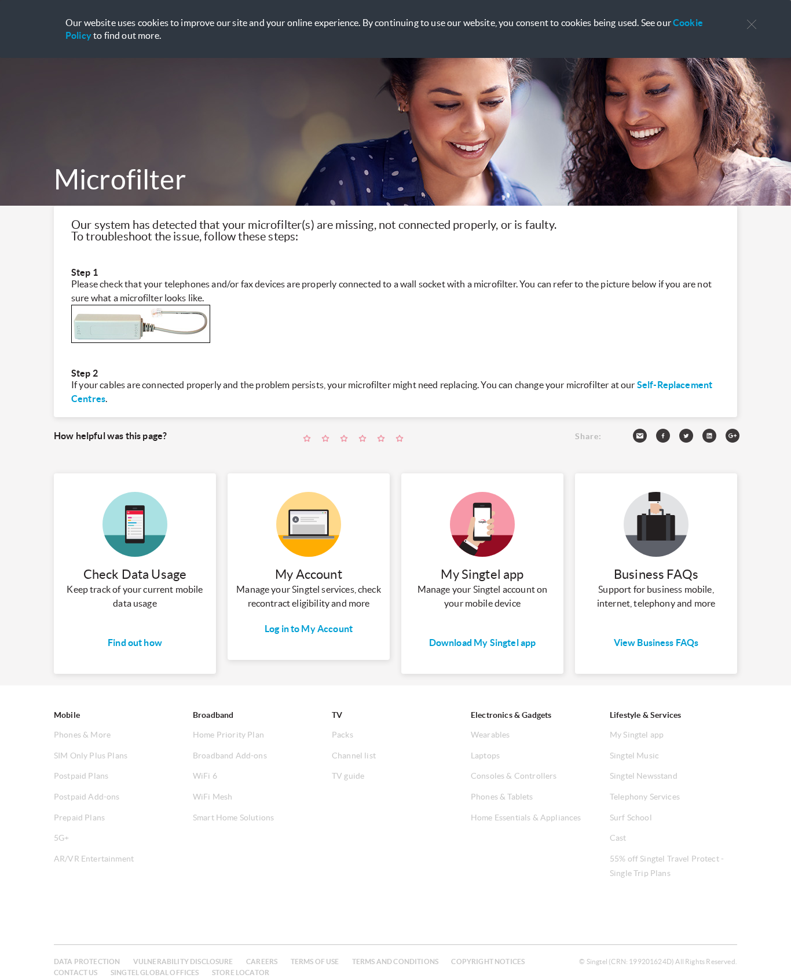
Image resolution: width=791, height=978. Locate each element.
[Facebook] (667, 438)
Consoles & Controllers (514, 775)
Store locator (240, 972)
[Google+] (737, 438)
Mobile (67, 715)
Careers (261, 961)
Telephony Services (645, 796)
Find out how (135, 642)
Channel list (354, 755)
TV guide (348, 775)
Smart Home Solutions (233, 817)
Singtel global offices (155, 972)
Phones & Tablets (502, 796)
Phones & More (82, 734)
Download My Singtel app (482, 642)
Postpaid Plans (81, 775)
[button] (751, 24)
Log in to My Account (309, 628)
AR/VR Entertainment (94, 858)
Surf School (631, 817)
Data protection (87, 961)
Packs (342, 734)
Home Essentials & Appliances (526, 817)
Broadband (213, 715)
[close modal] (751, 17)
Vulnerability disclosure (183, 961)
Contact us (76, 972)
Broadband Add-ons (230, 755)
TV (337, 715)
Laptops (485, 755)
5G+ (61, 837)
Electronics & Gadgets (511, 715)
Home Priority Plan (228, 734)
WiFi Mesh (212, 796)
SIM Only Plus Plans (90, 755)
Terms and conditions (395, 961)
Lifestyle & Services (645, 715)
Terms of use (315, 961)
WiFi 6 (205, 775)
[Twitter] (690, 438)
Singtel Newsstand (644, 775)
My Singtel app (637, 734)
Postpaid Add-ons (87, 796)
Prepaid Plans (79, 817)
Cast (618, 837)
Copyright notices (488, 961)
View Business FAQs (656, 642)
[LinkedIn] (714, 438)
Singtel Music (634, 755)
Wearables (490, 734)
